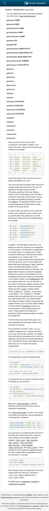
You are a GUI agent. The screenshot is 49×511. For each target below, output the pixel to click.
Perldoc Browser (37, 3)
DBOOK (29, 495)
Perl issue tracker (25, 506)
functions (8, 9)
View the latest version (27, 16)
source (27, 9)
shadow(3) (27, 306)
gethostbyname (18, 9)
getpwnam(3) (35, 279)
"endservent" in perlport (16, 484)
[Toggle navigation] (4, 3)
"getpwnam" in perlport (29, 481)
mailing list (36, 506)
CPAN (31, 9)
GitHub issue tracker (7, 497)
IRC (42, 506)
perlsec (14, 201)
